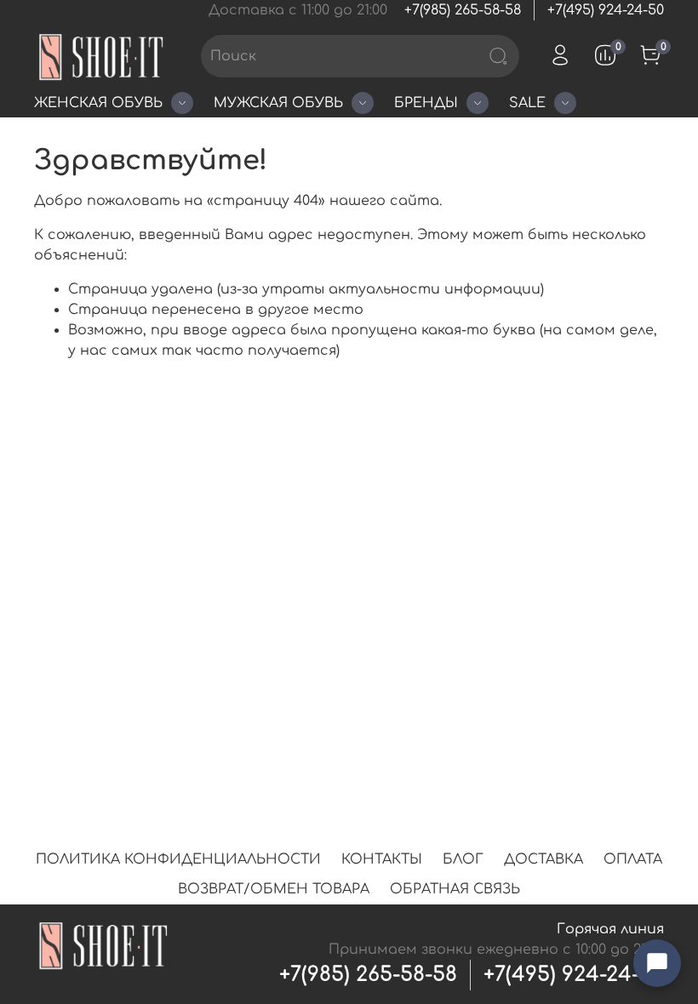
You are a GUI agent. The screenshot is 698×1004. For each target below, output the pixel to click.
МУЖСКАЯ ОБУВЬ (278, 103)
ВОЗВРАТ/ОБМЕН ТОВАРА (273, 889)
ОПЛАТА (633, 859)
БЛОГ (463, 859)
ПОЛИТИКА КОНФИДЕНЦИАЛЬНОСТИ (178, 859)
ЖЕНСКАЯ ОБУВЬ (98, 103)
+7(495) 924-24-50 (605, 10)
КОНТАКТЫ (381, 859)
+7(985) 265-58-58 (462, 10)
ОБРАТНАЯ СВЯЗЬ (455, 889)
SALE (527, 103)
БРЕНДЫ (426, 103)
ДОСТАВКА (543, 859)
